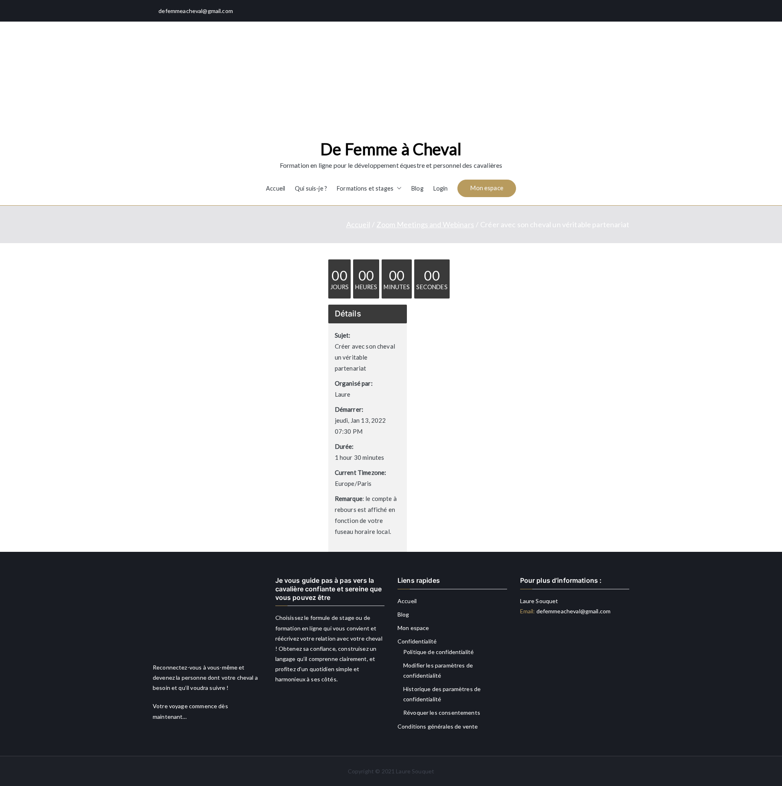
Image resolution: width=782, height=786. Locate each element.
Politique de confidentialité (438, 651)
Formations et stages (365, 188)
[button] (397, 188)
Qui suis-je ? (311, 188)
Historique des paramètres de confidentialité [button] (442, 694)
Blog (417, 188)
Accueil (275, 188)
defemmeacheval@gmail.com (573, 611)
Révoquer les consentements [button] (441, 712)
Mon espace (486, 187)
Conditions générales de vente (438, 726)
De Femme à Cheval (391, 149)
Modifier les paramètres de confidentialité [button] (438, 670)
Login (440, 188)
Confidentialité (417, 641)
